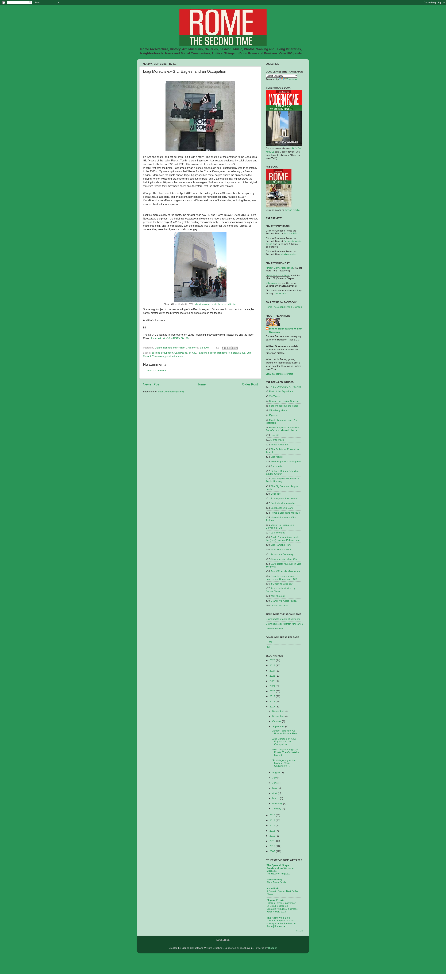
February (277, 803)
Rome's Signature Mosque (285, 512)
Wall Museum (278, 596)
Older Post (250, 384)
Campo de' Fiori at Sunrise (284, 401)
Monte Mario (277, 439)
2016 (273, 815)
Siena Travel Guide (276, 882)
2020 (273, 691)
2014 (273, 825)
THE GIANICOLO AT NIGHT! (285, 386)
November (278, 716)
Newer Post (151, 384)
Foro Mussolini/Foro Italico (283, 405)
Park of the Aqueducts (281, 391)
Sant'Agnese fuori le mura (285, 498)
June (275, 783)
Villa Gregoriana (278, 410)
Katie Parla (273, 888)
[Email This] (223, 348)
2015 (273, 820)
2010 (273, 846)
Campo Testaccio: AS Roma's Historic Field (285, 732)
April (275, 793)
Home (201, 384)
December (278, 711)
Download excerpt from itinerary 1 (284, 624)
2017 (273, 706)
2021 (273, 686)
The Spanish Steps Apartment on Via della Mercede (280, 868)
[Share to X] (230, 348)
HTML (269, 642)
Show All (299, 931)
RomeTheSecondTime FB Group (284, 307)
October (277, 721)
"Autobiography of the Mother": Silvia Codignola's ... (283, 763)
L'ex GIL (275, 435)
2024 (273, 670)
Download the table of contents (283, 619)
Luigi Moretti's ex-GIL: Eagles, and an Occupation (284, 741)
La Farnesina (278, 532)
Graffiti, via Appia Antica (284, 601)
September (278, 726)
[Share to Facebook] (233, 348)
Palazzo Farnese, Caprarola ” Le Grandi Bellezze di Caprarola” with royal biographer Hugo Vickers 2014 (282, 907)
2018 (273, 701)
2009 (273, 851)
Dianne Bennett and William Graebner (285, 330)
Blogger (272, 948)
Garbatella (276, 466)
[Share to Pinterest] (236, 348)
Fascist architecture (219, 352)
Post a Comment (156, 370)
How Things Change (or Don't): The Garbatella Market (285, 752)
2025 (273, 665)
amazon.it (280, 293)
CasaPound (180, 352)
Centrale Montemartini (283, 503)
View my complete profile (279, 374)
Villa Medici (277, 457)
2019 (273, 696)
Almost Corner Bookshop (279, 268)
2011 (272, 841)
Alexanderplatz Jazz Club (284, 559)
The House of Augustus (278, 873)
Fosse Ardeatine (280, 444)
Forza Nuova (238, 352)
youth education (174, 356)
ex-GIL (192, 352)
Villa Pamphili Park (281, 545)
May (275, 788)
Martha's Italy (274, 879)
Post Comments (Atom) (171, 391)
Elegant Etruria (275, 900)
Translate (291, 79)
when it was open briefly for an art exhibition (215, 304)
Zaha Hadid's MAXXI (282, 549)
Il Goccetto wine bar (282, 583)
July (274, 777)
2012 (273, 836)
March (276, 798)
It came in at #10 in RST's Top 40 (169, 338)
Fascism (202, 352)
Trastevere (158, 356)
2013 (273, 830)
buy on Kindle (292, 210)
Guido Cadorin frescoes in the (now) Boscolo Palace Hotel (283, 538)
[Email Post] (217, 347)
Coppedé (276, 493)
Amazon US (290, 233)
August (276, 772)
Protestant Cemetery (282, 554)
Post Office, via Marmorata (285, 571)
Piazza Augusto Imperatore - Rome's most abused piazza (283, 429)
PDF (268, 647)
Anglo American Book (277, 275)
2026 (273, 660)
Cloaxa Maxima (279, 605)
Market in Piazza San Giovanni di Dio (280, 526)
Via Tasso (274, 396)
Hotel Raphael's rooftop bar (286, 461)
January (277, 808)
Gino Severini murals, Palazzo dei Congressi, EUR (281, 577)
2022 (273, 681)
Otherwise (271, 283)
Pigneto (273, 415)
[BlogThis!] (226, 348)
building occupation (162, 352)
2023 (273, 675)
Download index (274, 628)
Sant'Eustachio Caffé (282, 508)
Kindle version (288, 254)
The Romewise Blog (278, 917)
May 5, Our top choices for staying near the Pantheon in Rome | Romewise (281, 923)
